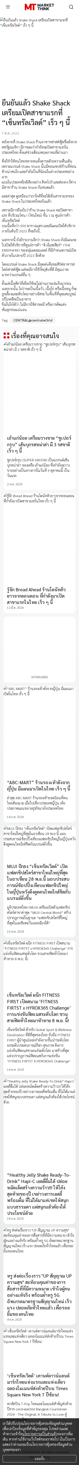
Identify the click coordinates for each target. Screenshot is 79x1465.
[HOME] (39, 7)
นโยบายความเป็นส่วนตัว (39, 1434)
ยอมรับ (40, 1458)
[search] (71, 7)
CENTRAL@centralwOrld (32, 320)
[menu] (8, 7)
